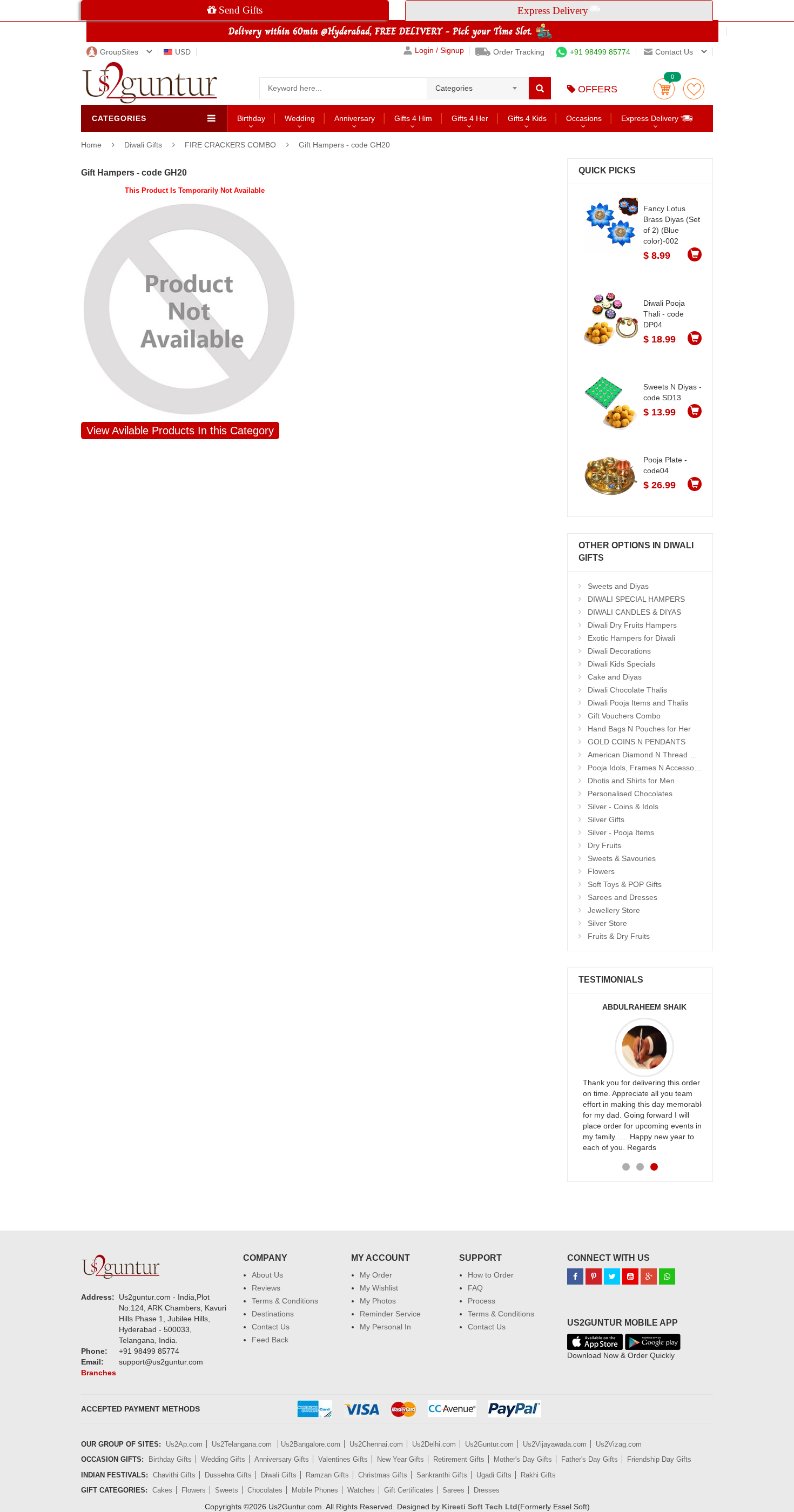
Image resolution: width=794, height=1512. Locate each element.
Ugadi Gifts (494, 1475)
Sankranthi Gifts (441, 1475)
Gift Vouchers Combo (624, 715)
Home (91, 144)
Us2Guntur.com (489, 1444)
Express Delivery (651, 118)
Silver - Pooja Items (621, 832)
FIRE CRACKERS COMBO (230, 144)
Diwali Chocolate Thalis (627, 690)
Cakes (162, 1490)
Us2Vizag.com (619, 1444)
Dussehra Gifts (228, 1475)
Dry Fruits (604, 845)
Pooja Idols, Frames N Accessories (647, 767)
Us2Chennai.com (376, 1444)
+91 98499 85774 (600, 52)
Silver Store (607, 923)
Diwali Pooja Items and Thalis (638, 702)
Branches (98, 1372)
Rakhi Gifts (538, 1475)
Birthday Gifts (170, 1459)
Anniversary (354, 118)
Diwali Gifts (144, 144)
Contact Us (271, 1326)
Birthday (251, 118)
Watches (361, 1490)
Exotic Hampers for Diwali (631, 638)
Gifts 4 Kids (527, 118)
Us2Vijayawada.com (555, 1444)
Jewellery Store (614, 910)
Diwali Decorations (619, 651)
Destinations (273, 1313)
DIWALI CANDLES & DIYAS (634, 612)
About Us (267, 1275)
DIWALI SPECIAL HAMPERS (636, 599)
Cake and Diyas (615, 677)
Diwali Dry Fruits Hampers (632, 625)
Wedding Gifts (223, 1459)
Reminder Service (390, 1313)
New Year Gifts (400, 1459)
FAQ (475, 1287)
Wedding (300, 118)
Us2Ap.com (184, 1444)
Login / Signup (439, 50)
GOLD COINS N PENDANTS (636, 741)
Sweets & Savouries (622, 858)
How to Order (491, 1275)
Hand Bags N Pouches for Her (639, 728)
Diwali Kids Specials (621, 664)
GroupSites (119, 52)
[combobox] (477, 84)
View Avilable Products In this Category (180, 430)
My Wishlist (379, 1287)
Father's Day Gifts (589, 1459)
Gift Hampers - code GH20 (344, 144)
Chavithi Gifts (174, 1475)
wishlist (693, 88)
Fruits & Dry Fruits (619, 936)
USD (183, 52)
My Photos (378, 1300)
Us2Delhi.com (434, 1444)
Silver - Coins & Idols (623, 806)
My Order (376, 1275)
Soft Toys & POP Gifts (625, 884)
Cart (664, 88)
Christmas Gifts (382, 1475)
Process (481, 1300)
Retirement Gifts (459, 1459)
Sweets (226, 1490)
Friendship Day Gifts (659, 1459)
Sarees (453, 1490)
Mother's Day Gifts (523, 1459)
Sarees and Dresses (622, 897)
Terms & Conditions (285, 1300)
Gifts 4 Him (413, 118)
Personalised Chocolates (630, 793)
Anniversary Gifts (281, 1459)
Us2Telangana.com (243, 1444)
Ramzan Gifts (327, 1475)
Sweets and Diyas (618, 586)
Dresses (487, 1490)
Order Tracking (518, 52)
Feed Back (270, 1339)
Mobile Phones (315, 1490)
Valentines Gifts (343, 1459)
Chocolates (264, 1490)
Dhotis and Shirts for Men (631, 780)
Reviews (266, 1287)
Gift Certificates (408, 1490)
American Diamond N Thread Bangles (652, 754)
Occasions (584, 118)
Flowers (601, 871)
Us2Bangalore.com (310, 1444)
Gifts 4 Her (470, 118)
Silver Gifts (606, 819)
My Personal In (385, 1326)
